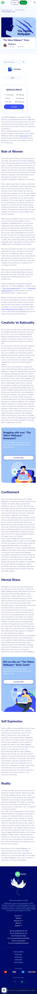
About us (18, 923)
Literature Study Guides (6, 10)
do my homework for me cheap (12, 309)
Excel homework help (18, 936)
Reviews (18, 918)
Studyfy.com (23, 990)
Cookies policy (18, 959)
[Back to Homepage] (2, 2)
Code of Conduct (18, 962)
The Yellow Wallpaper (20, 10)
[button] (35, 2)
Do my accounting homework (18, 943)
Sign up (23, 2)
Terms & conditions (18, 951)
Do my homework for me (18, 933)
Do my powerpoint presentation (18, 938)
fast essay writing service (11, 288)
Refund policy (18, 957)
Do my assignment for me (18, 931)
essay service (23, 136)
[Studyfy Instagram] (22, 982)
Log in (15, 2)
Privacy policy (18, 954)
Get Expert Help (18, 457)
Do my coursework (18, 941)
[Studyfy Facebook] (15, 982)
